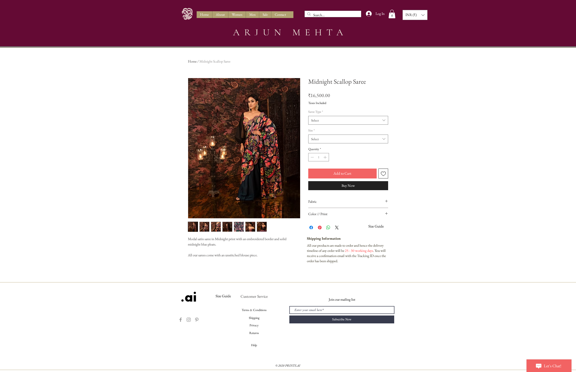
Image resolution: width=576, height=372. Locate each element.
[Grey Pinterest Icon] (197, 319)
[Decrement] (312, 157)
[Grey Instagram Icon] (188, 319)
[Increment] (325, 157)
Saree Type (315, 112)
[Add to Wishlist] (383, 173)
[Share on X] (337, 227)
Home (192, 61)
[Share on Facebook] (311, 227)
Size (311, 130)
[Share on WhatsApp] (328, 227)
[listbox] (415, 15)
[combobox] (348, 120)
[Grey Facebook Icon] (180, 319)
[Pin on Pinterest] (319, 227)
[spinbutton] (319, 157)
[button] (392, 14)
